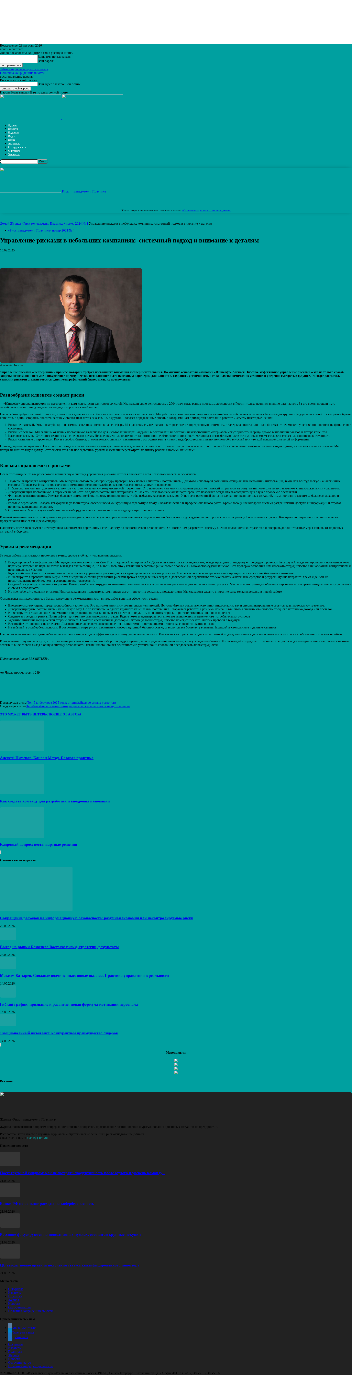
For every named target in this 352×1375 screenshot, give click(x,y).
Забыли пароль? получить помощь (24, 69)
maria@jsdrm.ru (37, 1137)
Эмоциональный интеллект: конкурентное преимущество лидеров (59, 1033)
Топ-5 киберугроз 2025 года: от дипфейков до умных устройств (71, 702)
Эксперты (14, 154)
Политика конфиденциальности (22, 73)
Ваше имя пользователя (54, 56)
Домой (4, 223)
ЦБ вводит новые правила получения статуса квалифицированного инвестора (70, 1265)
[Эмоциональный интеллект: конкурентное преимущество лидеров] (8, 1025)
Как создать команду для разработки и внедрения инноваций (55, 801)
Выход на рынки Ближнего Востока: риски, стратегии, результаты (59, 947)
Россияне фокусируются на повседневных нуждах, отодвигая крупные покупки (70, 1234)
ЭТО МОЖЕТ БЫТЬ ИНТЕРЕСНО (27, 714)
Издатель (14, 1292)
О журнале (14, 150)
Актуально (14, 143)
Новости (13, 128)
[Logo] (31, 118)
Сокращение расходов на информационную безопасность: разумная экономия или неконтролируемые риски (96, 918)
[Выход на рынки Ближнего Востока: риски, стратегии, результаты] (8, 939)
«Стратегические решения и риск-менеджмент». (206, 210)
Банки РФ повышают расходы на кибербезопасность (47, 1203)
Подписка (13, 132)
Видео (11, 136)
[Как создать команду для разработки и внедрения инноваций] (22, 793)
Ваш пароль (46, 61)
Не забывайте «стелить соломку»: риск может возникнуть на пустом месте (78, 706)
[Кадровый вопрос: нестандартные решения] (22, 836)
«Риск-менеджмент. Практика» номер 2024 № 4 (55, 223)
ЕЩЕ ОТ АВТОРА (67, 714)
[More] (127, 256)
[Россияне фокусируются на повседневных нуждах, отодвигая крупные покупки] (10, 1226)
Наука (11, 139)
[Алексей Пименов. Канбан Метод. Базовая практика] (22, 750)
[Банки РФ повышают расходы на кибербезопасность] (10, 1196)
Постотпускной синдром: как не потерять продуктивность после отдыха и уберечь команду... (82, 1173)
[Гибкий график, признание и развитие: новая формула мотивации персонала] (8, 996)
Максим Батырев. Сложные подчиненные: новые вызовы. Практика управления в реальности (84, 975)
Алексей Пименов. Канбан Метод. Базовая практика (47, 758)
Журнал (12, 125)
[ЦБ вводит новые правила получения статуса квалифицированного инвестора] (10, 1257)
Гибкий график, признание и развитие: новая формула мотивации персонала (69, 1004)
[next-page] (0, 852)
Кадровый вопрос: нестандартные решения (38, 844)
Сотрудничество (17, 147)
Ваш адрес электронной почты (59, 84)
